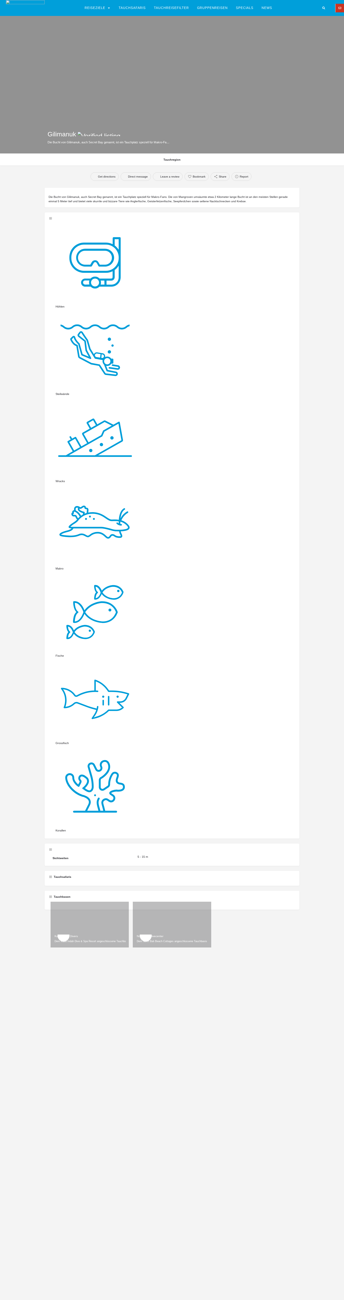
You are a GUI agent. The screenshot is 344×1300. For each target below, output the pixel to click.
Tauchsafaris (132, 8)
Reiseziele (95, 8)
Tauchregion (172, 159)
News (267, 8)
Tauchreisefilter (171, 8)
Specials (244, 8)
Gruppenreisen (212, 8)
